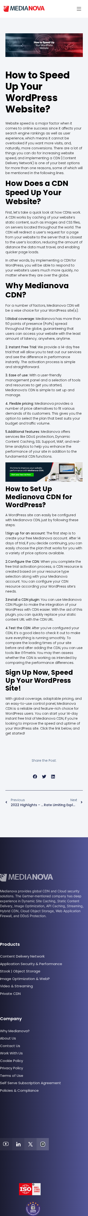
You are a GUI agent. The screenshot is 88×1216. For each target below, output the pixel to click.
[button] (78, 8)
